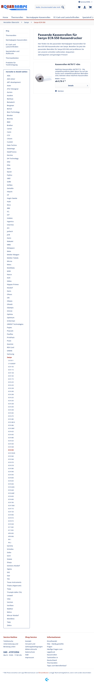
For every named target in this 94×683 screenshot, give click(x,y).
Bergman (10, 105)
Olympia (10, 308)
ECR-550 (11, 450)
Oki (8, 298)
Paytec (9, 327)
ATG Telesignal (12, 89)
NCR (8, 278)
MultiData (11, 268)
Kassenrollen (52, 655)
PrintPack (10, 337)
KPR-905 (11, 533)
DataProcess (12, 152)
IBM (8, 208)
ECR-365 (11, 413)
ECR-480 (11, 438)
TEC (8, 579)
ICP (8, 215)
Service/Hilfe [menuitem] (85, 2)
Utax (9, 599)
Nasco (9, 274)
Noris (9, 291)
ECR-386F (11, 428)
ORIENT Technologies (15, 324)
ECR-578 (11, 465)
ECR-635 (11, 481)
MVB (9, 271)
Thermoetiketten (12, 58)
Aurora (9, 92)
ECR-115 (11, 370)
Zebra (9, 625)
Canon (9, 129)
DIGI (8, 162)
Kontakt (28, 641)
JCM (8, 235)
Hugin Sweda (12, 198)
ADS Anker (11, 79)
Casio (9, 132)
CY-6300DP (11, 364)
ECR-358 (11, 410)
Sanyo (9, 357)
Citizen (9, 138)
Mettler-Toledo (12, 258)
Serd (9, 556)
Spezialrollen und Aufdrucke (12, 52)
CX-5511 (11, 361)
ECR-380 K (11, 422)
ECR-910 (11, 518)
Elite (8, 165)
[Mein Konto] (84, 7)
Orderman (11, 321)
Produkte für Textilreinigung (12, 63)
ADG (8, 76)
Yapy (9, 622)
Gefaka (9, 185)
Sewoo (9, 559)
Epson (9, 172)
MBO (9, 245)
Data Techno (12, 145)
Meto (9, 251)
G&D (8, 178)
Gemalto (10, 188)
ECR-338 (11, 404)
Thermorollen (11, 35)
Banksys (10, 99)
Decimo (10, 155)
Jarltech (10, 231)
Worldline (10, 619)
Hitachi (9, 192)
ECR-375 (11, 416)
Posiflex (10, 334)
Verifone (10, 605)
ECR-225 (11, 382)
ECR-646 (11, 484)
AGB (26, 655)
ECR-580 (11, 469)
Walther (10, 609)
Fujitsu (9, 175)
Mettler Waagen (13, 254)
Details (70, 85)
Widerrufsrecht (31, 649)
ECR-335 (11, 401)
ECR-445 (11, 435)
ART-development (14, 82)
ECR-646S (11, 487)
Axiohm (10, 95)
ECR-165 (11, 376)
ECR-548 (11, 447)
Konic (9, 238)
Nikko (9, 281)
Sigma (9, 569)
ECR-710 (11, 509)
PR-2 (9, 543)
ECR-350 (11, 407)
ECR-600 (11, 478)
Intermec (10, 225)
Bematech (11, 102)
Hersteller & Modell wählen (16, 72)
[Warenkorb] (90, 7)
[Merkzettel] (79, 7)
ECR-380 (11, 419)
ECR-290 (11, 391)
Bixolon (10, 115)
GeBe (9, 182)
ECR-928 (11, 524)
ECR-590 (11, 472)
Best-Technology (13, 112)
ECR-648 (11, 490)
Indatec (10, 218)
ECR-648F (11, 493)
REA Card (10, 347)
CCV (8, 135)
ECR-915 (11, 521)
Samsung (10, 354)
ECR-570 (11, 462)
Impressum (29, 657)
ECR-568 (11, 459)
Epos (9, 168)
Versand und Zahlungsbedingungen (34, 645)
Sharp (9, 562)
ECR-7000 (11, 506)
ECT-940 (11, 527)
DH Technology (12, 158)
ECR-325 (11, 398)
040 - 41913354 (11, 652)
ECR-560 (11, 456)
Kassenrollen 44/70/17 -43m (67, 64)
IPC (8, 228)
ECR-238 (11, 388)
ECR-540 (11, 444)
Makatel (10, 241)
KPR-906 (11, 536)
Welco (9, 612)
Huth (9, 201)
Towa (9, 589)
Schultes (10, 549)
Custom (10, 142)
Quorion (10, 344)
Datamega (11, 148)
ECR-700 (11, 502)
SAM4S (9, 351)
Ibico (9, 205)
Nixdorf (10, 288)
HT (8, 195)
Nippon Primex (13, 284)
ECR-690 (11, 499)
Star (8, 576)
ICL (8, 211)
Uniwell (10, 595)
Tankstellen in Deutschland (52, 658)
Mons (9, 264)
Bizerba (10, 119)
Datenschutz (30, 652)
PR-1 (9, 539)
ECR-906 (11, 515)
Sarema (10, 546)
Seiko (9, 552)
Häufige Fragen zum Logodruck (54, 650)
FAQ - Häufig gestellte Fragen (55, 645)
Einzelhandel (52, 641)
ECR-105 (11, 367)
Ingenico (10, 221)
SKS (8, 572)
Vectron (10, 602)
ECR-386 (11, 425)
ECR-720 (11, 512)
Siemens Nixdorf (13, 566)
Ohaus (9, 294)
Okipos (9, 301)
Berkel (9, 109)
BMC (9, 122)
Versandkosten (44, 673)
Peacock (10, 331)
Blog (7, 31)
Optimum (10, 317)
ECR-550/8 (11, 453)
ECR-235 (11, 385)
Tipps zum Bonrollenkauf (56, 665)
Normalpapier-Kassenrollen (16, 40)
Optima (10, 314)
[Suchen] (62, 7)
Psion (9, 341)
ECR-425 (11, 431)
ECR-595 (11, 475)
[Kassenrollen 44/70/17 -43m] (44, 77)
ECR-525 (11, 441)
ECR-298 (11, 394)
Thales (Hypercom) (14, 585)
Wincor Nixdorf (13, 615)
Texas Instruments (14, 582)
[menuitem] (50, 7)
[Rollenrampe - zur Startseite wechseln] (14, 9)
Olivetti (9, 304)
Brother (10, 125)
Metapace (11, 248)
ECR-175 (11, 379)
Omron (9, 311)
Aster (9, 85)
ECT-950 (11, 530)
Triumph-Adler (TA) (14, 592)
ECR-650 (11, 496)
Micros (9, 261)
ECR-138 (11, 373)
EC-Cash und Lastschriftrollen (12, 45)
